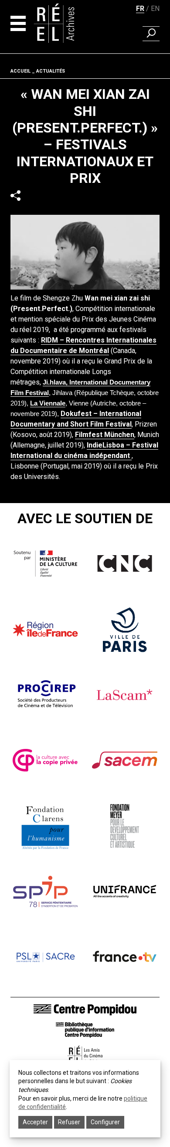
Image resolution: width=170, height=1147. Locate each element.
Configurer (105, 1122)
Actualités (50, 71)
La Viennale (47, 403)
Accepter (35, 1122)
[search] (151, 33)
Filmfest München (104, 434)
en (155, 8)
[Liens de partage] (15, 195)
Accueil (20, 71)
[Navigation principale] (18, 23)
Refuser (69, 1122)
